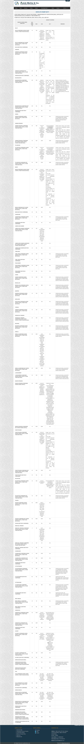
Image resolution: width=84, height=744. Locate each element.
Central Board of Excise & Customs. (23, 731)
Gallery (31, 8)
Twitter (37, 731)
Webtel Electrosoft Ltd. (66, 743)
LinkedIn (37, 732)
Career (36, 8)
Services (25, 8)
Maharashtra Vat (19, 736)
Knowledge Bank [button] (44, 8)
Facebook (38, 730)
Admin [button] (65, 8)
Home (16, 8)
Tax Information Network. (21, 732)
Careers (58, 8)
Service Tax (18, 735)
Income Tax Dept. (19, 729)
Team (21, 8)
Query (53, 8)
